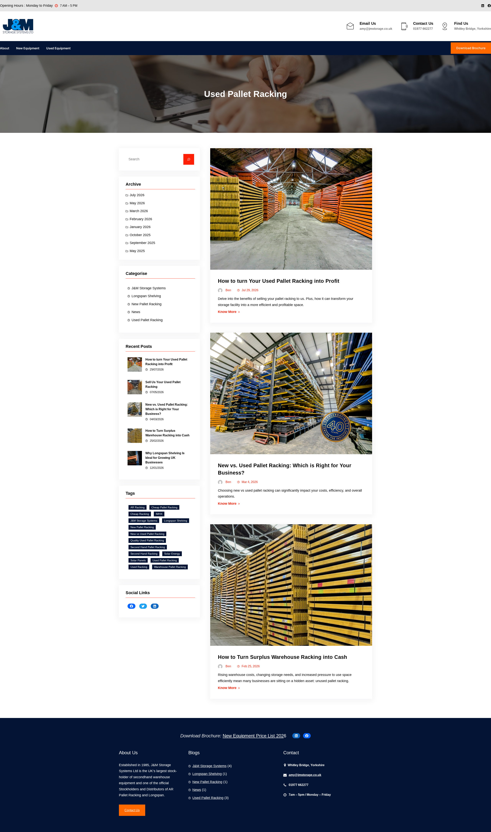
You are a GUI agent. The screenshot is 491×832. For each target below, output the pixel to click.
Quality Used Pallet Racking (147, 540)
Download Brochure (470, 48)
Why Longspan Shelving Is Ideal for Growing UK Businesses (165, 458)
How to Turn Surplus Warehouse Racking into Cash (167, 433)
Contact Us (132, 810)
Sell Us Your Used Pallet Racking (162, 384)
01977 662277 (423, 28)
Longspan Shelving (146, 296)
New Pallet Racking (146, 304)
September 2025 (142, 243)
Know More (227, 312)
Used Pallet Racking (147, 320)
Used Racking (138, 566)
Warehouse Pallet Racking (170, 566)
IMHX (159, 513)
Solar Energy (172, 553)
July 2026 (137, 195)
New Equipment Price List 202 (253, 735)
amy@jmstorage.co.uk (376, 28)
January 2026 (140, 227)
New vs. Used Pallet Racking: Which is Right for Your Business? (166, 409)
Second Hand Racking (143, 553)
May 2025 (137, 251)
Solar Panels (138, 560)
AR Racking (137, 507)
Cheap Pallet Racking (164, 507)
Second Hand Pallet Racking (147, 547)
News (136, 312)
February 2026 (141, 219)
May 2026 (137, 203)
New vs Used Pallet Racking (147, 533)
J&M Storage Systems (149, 288)
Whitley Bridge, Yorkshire (472, 28)
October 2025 (140, 235)
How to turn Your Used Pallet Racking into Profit (166, 362)
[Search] (188, 159)
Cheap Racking (139, 513)
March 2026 (139, 211)
